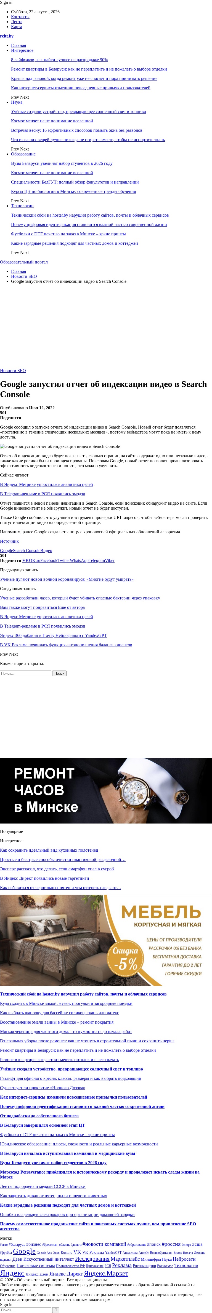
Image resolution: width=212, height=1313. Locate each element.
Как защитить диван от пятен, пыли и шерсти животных (53, 1195)
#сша (197, 1244)
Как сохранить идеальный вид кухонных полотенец (49, 850)
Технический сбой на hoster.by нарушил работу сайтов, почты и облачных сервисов (90, 215)
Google (6, 550)
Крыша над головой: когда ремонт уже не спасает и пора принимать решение (84, 78)
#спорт (186, 1245)
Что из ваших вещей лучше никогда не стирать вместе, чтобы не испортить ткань (88, 139)
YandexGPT (113, 1253)
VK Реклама (93, 1252)
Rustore (66, 1253)
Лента (16, 21)
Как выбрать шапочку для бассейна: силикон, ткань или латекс (59, 1012)
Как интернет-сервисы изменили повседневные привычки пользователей (80, 87)
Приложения (95, 1266)
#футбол (6, 1253)
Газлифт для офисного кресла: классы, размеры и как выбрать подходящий (70, 1078)
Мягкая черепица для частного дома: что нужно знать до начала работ (66, 1031)
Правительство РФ (70, 1266)
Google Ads (44, 1252)
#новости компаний (104, 1244)
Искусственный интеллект (48, 1259)
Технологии (22, 205)
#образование (136, 1245)
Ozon (56, 1252)
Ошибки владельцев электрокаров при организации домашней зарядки (67, 1214)
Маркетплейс (125, 1259)
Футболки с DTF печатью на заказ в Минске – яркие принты (68, 234)
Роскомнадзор (144, 1266)
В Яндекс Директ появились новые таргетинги (44, 878)
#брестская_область (56, 1245)
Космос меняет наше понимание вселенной (52, 121)
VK (77, 1252)
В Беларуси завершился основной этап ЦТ (42, 1125)
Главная (18, 45)
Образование (23, 154)
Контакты (20, 16)
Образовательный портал (24, 262)
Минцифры (151, 1259)
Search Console (26, 550)
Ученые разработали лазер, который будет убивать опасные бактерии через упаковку (80, 598)
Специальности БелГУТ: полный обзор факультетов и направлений (75, 182)
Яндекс (12, 1272)
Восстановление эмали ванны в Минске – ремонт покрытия (56, 1022)
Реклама (122, 1265)
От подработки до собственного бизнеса (39, 1115)
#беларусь (17, 1244)
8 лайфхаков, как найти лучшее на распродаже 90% (59, 59)
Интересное (22, 50)
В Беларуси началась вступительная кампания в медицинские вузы (67, 1153)
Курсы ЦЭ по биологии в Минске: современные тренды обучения (73, 191)
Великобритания (161, 1253)
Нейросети (184, 1259)
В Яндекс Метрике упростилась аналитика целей (46, 484)
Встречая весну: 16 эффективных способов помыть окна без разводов (76, 130)
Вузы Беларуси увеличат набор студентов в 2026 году (62, 163)
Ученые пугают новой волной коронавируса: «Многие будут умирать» (67, 579)
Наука (16, 102)
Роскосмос (165, 1266)
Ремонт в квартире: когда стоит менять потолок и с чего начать (59, 1059)
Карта (16, 26)
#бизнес (33, 1244)
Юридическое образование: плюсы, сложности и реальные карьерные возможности (79, 1144)
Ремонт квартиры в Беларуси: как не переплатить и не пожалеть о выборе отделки (89, 69)
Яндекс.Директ (66, 1274)
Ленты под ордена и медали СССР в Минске (43, 1186)
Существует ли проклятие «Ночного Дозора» (42, 1087)
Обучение (7, 1266)
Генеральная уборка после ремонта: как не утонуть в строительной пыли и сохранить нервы (87, 1040)
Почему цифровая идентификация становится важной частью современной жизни (89, 224)
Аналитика (130, 1253)
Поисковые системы (36, 1265)
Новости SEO (13, 370)
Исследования (92, 1259)
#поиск (154, 1244)
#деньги (76, 1245)
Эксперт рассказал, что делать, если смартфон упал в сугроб (57, 869)
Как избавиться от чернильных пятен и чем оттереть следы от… (60, 887)
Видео (46, 550)
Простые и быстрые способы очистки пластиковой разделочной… (63, 859)
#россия (171, 1244)
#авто (4, 1245)
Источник (9, 541)
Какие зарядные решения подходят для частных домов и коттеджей (74, 243)
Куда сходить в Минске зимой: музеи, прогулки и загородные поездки (66, 1003)
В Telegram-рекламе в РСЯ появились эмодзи (42, 493)
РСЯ (108, 1266)
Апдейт (144, 1253)
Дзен (17, 1259)
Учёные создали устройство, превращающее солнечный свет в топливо (78, 111)
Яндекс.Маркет (106, 1273)
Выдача (188, 1252)
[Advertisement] (106, 326)
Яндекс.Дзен (37, 1274)
